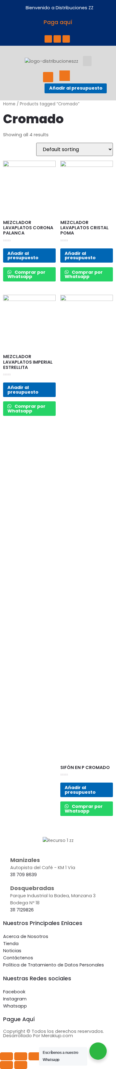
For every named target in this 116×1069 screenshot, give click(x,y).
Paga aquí (58, 22)
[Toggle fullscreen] (34, 1056)
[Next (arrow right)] (20, 1065)
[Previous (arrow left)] (6, 1065)
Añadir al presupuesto (75, 88)
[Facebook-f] (48, 39)
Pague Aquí (19, 1019)
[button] (87, 61)
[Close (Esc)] (6, 1056)
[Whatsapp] (66, 39)
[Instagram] (57, 39)
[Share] (20, 1056)
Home (9, 104)
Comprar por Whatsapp (26, 274)
